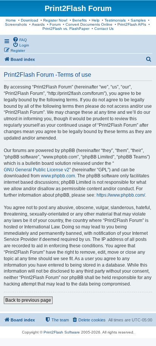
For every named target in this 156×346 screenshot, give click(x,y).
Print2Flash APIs (131, 24)
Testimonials (115, 20)
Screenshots (16, 24)
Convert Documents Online (89, 24)
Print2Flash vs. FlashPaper (65, 28)
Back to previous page (28, 300)
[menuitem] (19, 39)
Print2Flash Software (62, 332)
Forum (55, 24)
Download (29, 20)
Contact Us (104, 28)
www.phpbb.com (58, 175)
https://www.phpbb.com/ (121, 195)
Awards (38, 24)
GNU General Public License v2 (36, 169)
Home (11, 20)
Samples (138, 20)
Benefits (79, 20)
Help (96, 20)
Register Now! (55, 20)
